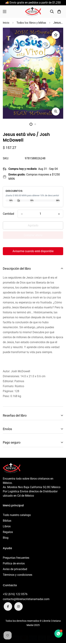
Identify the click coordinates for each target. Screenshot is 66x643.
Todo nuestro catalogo (17, 515)
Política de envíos (14, 563)
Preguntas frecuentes (16, 557)
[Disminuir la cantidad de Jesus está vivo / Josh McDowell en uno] (22, 214)
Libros (7, 526)
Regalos (8, 532)
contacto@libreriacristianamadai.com (26, 599)
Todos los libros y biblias (31, 22)
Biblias (7, 520)
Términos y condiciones (17, 574)
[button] (59, 11)
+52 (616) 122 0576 (15, 594)
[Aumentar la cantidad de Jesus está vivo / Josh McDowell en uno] (59, 214)
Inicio (6, 22)
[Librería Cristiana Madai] (33, 11)
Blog (5, 537)
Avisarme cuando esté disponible (33, 251)
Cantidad (8, 213)
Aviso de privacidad (15, 569)
